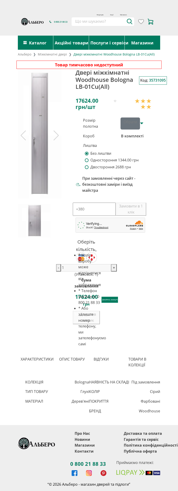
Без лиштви (100, 153)
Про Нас (82, 433)
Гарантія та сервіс (141, 439)
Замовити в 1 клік (131, 209)
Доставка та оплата (143, 433)
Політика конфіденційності (151, 445)
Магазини (123, 15)
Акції (112, 15)
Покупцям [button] (100, 15)
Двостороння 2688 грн (110, 167)
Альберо (24, 54)
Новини (82, 439)
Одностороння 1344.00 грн (114, 160)
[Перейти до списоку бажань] (141, 22)
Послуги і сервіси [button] (107, 43)
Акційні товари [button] (71, 43)
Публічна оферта (140, 451)
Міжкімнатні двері (52, 54)
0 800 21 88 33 (88, 463)
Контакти (84, 451)
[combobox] (103, 21)
